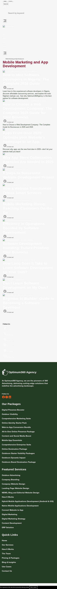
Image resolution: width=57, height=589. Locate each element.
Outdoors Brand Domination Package (19, 462)
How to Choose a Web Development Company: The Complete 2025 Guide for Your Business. (27, 110)
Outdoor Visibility (10, 414)
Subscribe (6, 4)
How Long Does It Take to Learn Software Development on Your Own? (28, 267)
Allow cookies (33, 587)
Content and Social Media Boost (17, 436)
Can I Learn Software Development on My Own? (25, 285)
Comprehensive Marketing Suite (16, 418)
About (4, 38)
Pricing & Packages (10, 558)
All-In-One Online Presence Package (18, 432)
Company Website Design (13, 484)
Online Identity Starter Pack (14, 423)
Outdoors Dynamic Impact (14, 458)
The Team (6, 553)
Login (4, 50)
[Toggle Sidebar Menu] (5, 21)
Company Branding (10, 480)
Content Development (12, 523)
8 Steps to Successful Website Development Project (28, 175)
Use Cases (6, 567)
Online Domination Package (15, 449)
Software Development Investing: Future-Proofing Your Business (26, 248)
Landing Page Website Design (15, 488)
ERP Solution (8, 527)
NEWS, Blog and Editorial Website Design (20, 493)
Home (4, 34)
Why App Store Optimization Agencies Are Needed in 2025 (28, 159)
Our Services (7, 545)
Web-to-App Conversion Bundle (16, 427)
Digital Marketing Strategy (13, 519)
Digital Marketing (9, 514)
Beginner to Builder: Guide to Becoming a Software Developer (28, 303)
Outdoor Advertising (11, 475)
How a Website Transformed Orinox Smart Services (27, 190)
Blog (4, 42)
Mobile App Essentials (12, 440)
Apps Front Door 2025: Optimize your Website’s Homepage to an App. (24, 137)
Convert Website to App (12, 510)
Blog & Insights (9, 562)
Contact (4, 46)
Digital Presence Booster (13, 410)
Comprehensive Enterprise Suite (17, 445)
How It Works (8, 497)
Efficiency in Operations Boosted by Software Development (24, 228)
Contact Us (7, 571)
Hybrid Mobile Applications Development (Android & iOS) (28, 501)
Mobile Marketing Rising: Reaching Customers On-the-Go (28, 208)
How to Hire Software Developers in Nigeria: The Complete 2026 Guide (26, 79)
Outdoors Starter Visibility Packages (18, 453)
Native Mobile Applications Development (20, 506)
